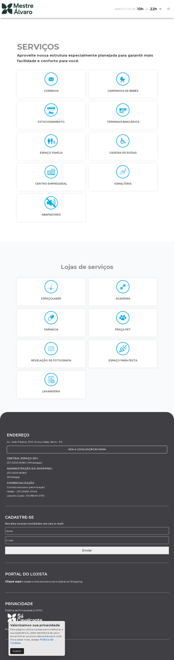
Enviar (87, 550)
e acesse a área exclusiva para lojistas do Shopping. (44, 581)
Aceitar (17, 651)
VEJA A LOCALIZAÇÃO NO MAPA (87, 449)
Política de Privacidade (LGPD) (23, 610)
